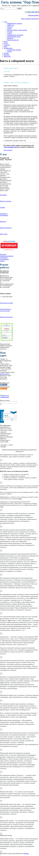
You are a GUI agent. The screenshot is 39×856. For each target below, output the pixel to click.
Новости (10, 26)
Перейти (26, 853)
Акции (9, 28)
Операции (7, 45)
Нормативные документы (15, 35)
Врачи (5, 41)
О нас (5, 22)
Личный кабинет (33, 15)
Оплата (9, 51)
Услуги (6, 43)
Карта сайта (3, 234)
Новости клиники (5, 201)
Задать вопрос (8, 150)
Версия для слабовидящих (4, 396)
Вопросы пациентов (6, 317)
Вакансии (10, 38)
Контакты (7, 55)
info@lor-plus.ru (5, 374)
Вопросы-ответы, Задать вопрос (17, 30)
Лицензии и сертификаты (4, 214)
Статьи (9, 33)
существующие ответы (11, 147)
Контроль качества (13, 40)
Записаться (7, 56)
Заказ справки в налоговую (30, 19)
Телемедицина (8, 48)
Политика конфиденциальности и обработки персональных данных (6, 258)
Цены (5, 46)
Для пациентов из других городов (5, 310)
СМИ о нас (10, 25)
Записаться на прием (6, 303)
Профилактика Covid (13, 36)
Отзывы (9, 31)
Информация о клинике (14, 23)
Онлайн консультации (14, 50)
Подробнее (3, 195)
